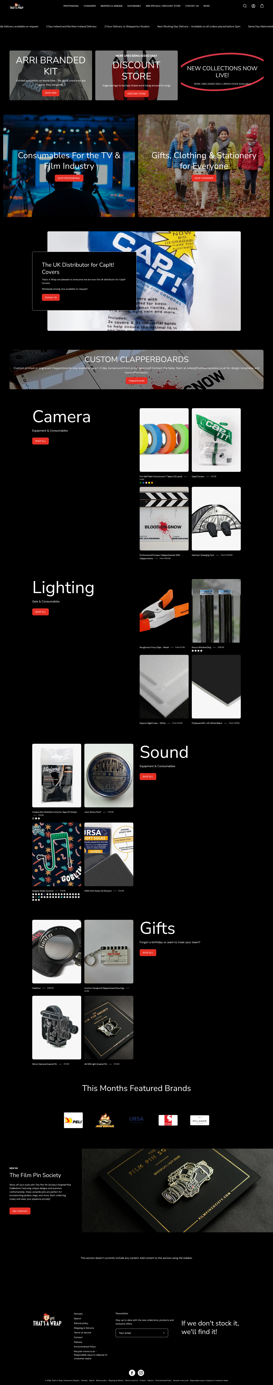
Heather (79, 894)
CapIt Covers (198, 476)
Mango (53, 897)
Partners (78, 1313)
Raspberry (45, 897)
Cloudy (50, 894)
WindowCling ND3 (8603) (193, 651)
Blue (143, 483)
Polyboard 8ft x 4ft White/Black (207, 723)
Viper (42, 897)
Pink (146, 483)
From (165, 558)
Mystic (62, 894)
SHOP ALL (40, 441)
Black (33, 818)
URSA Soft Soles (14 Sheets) (98, 890)
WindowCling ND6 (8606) (196, 651)
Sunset (59, 894)
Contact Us (51, 297)
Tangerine (70, 897)
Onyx (36, 897)
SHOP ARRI (50, 92)
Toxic (64, 897)
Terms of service (82, 1332)
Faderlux (36, 988)
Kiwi (67, 894)
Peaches (33, 900)
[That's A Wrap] (29, 5)
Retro (39, 894)
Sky (62, 897)
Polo (70, 894)
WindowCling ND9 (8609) (198, 651)
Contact (78, 1337)
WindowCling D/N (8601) (201, 651)
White (36, 818)
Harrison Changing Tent (203, 555)
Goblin (39, 900)
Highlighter (36, 900)
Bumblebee (47, 894)
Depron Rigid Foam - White (153, 723)
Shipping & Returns (84, 1327)
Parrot (64, 894)
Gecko (33, 897)
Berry (47, 897)
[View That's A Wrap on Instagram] (141, 1373)
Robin (56, 894)
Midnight (45, 894)
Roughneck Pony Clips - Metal (154, 647)
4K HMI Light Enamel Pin (95, 1064)
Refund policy (81, 1323)
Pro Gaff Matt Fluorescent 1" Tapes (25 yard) (161, 476)
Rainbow (56, 897)
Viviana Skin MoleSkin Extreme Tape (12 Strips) (54, 812)
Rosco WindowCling (201, 647)
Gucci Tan (76, 894)
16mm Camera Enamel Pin (44, 1064)
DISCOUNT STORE (136, 93)
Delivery (78, 1341)
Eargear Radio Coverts (43, 890)
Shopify (76, 1380)
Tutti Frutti (73, 897)
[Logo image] (73, 1120)
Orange (152, 483)
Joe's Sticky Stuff (92, 812)
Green (141, 483)
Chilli (50, 897)
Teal (39, 897)
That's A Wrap (57, 1380)
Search (77, 1318)
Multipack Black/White (39, 818)
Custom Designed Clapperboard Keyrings (104, 988)
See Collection (19, 1211)
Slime (42, 894)
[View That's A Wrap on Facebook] (132, 1373)
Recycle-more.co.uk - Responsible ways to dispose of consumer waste (90, 1355)
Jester (33, 894)
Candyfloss (59, 897)
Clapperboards (136, 380)
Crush (53, 894)
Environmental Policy (85, 1346)
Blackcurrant (67, 897)
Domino (76, 897)
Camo (36, 894)
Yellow (149, 483)
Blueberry (79, 897)
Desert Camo (73, 894)
